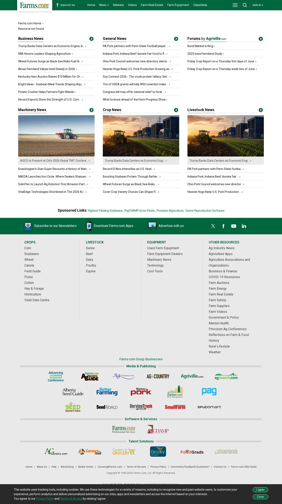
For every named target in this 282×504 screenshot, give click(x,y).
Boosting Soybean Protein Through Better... (131, 176)
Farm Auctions (219, 283)
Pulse (28, 277)
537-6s (67, 5)
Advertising (67, 466)
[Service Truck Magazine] (141, 407)
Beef (89, 254)
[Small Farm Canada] (175, 407)
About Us (42, 466)
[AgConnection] (124, 376)
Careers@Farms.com (110, 466)
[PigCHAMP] (158, 429)
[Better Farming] (107, 391)
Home (91, 5)
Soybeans (31, 254)
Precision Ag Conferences (228, 329)
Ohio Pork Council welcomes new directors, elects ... (136, 61)
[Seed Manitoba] (73, 407)
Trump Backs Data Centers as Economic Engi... (135, 160)
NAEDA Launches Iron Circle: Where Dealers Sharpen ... (53, 176)
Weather (215, 352)
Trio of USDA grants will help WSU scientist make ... (135, 84)
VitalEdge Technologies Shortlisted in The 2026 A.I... (51, 191)
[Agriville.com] (192, 376)
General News (114, 38)
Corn (27, 248)
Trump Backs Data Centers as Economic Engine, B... (51, 46)
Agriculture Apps (221, 254)
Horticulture (32, 294)
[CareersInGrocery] (124, 451)
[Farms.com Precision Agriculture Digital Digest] (209, 391)
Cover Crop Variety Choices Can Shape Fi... (130, 191)
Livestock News (200, 110)
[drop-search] (245, 5)
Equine (91, 271)
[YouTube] (234, 226)
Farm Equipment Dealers (165, 254)
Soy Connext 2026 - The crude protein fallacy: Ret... (136, 76)
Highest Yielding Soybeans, (105, 210)
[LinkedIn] (244, 226)
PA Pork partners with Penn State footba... (214, 169)
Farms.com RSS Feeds (244, 466)
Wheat (28, 260)
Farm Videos (218, 312)
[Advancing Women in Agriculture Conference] (56, 376)
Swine (90, 248)
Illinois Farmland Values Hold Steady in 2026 (47, 69)
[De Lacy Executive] (158, 451)
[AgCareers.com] (56, 451)
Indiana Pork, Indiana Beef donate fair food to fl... (134, 53)
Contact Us (220, 466)
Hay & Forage (34, 289)
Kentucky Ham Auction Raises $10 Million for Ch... (50, 76)
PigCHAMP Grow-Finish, (139, 210)
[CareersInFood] (90, 451)
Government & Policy (224, 317)
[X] (213, 226)
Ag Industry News (222, 248)
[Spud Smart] (209, 407)
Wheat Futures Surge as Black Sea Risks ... (130, 184)
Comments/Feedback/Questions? (190, 466)
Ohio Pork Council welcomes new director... (215, 184)
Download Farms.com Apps (113, 226)
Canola (29, 265)
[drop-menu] (235, 5)
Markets (118, 5)
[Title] (91, 40)
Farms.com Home (29, 23)
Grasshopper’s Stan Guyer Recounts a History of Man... (53, 169)
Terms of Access (136, 466)
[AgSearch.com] (226, 376)
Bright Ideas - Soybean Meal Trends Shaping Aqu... (50, 84)
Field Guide (32, 271)
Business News (30, 38)
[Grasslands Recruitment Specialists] (226, 451)
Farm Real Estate (152, 5)
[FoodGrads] (192, 451)
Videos (132, 5)
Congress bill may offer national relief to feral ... (133, 92)
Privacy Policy (158, 466)
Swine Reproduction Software (205, 210)
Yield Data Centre (36, 300)
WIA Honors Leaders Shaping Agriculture (44, 53)
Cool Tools (155, 271)
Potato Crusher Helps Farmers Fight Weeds (46, 92)
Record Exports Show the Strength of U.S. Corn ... (50, 99)
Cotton (29, 283)
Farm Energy (218, 289)
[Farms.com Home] (34, 5)
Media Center (85, 466)
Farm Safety (217, 300)
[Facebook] (223, 226)
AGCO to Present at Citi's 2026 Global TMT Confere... (54, 160)
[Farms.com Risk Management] (175, 391)
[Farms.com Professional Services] (124, 429)
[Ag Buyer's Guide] (90, 376)
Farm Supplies (219, 306)
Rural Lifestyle (219, 346)
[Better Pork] (141, 391)
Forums (206, 38)
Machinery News (32, 110)
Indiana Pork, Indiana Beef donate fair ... (213, 176)
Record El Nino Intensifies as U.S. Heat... (128, 169)
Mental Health (219, 323)
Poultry (91, 265)
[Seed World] (107, 407)
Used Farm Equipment (163, 248)
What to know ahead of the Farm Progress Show (134, 99)
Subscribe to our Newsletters (55, 226)
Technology (155, 265)
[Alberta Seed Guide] (73, 391)
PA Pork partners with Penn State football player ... (135, 46)
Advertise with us (171, 226)
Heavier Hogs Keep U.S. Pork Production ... (214, 191)
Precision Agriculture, (170, 210)
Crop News (112, 110)
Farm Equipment (178, 5)
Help (53, 466)
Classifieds (200, 5)
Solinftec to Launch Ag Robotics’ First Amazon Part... (52, 184)
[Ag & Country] (158, 376)
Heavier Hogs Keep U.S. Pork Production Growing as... (137, 69)
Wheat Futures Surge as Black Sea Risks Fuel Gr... (49, 61)
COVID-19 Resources (224, 277)
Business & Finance (223, 271)
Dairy (89, 260)
